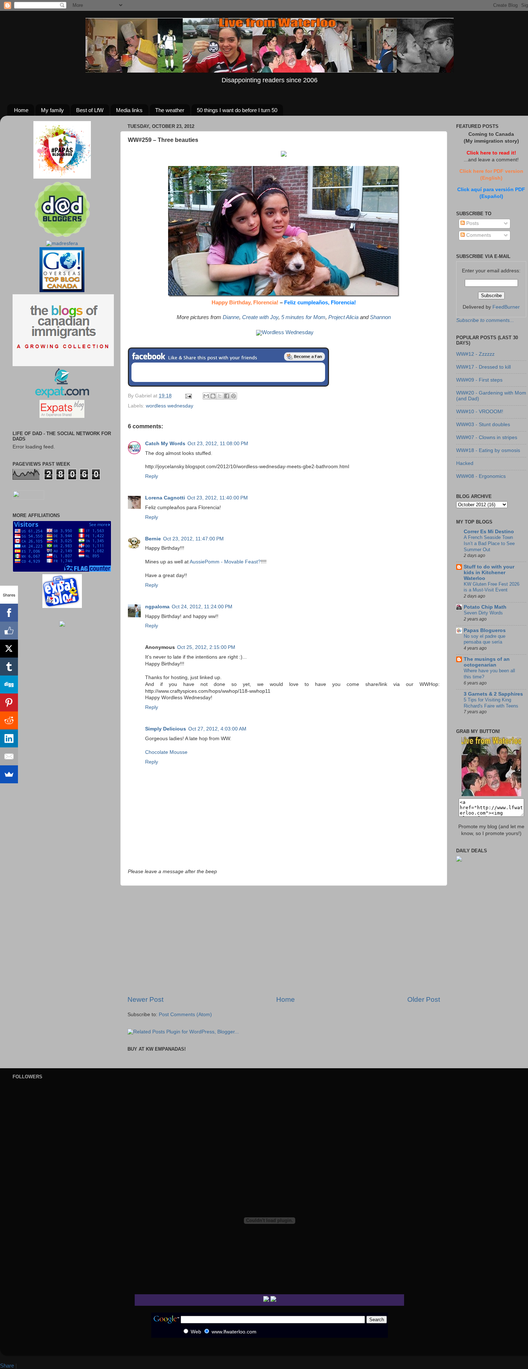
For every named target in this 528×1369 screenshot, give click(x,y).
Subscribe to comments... (485, 320)
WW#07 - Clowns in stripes (486, 437)
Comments (478, 235)
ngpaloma (157, 606)
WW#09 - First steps (479, 380)
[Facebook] (9, 613)
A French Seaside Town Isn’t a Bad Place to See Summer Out (489, 543)
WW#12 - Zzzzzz (475, 354)
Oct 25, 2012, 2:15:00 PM (206, 647)
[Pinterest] (9, 702)
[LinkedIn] (9, 738)
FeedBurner (506, 307)
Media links (129, 110)
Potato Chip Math (485, 607)
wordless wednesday (169, 406)
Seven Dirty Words (483, 613)
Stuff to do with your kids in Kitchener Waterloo (489, 572)
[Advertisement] (284, 940)
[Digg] (9, 684)
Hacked (464, 463)
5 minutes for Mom (303, 317)
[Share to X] (219, 396)
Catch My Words (165, 443)
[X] (9, 649)
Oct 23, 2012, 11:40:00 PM (217, 498)
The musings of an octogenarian (487, 662)
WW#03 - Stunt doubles (483, 424)
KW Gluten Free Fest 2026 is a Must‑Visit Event (491, 587)
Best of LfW (89, 110)
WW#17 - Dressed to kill (483, 367)
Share (7, 1366)
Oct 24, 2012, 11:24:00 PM (202, 606)
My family (52, 110)
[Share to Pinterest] (233, 396)
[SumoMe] (9, 774)
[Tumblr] (9, 667)
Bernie (153, 538)
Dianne (231, 317)
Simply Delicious (165, 729)
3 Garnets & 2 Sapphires (493, 694)
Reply (151, 476)
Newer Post (145, 999)
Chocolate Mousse (166, 752)
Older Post (423, 999)
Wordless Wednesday (288, 332)
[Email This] (206, 396)
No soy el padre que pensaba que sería (484, 639)
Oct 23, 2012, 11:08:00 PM (217, 443)
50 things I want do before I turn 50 (237, 110)
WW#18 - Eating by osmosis (488, 450)
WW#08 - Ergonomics (481, 476)
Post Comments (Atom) (185, 1014)
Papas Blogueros (485, 630)
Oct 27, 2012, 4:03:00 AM (217, 729)
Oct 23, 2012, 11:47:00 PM (193, 538)
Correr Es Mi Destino (489, 531)
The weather (169, 110)
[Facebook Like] (9, 631)
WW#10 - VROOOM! (479, 411)
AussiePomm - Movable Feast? (225, 561)
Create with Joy (260, 317)
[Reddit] (9, 720)
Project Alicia (343, 317)
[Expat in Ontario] (61, 396)
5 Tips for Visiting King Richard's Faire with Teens (491, 703)
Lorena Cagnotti (165, 498)
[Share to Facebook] (226, 396)
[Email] (9, 756)
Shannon (380, 317)
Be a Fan (304, 356)
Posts (472, 223)
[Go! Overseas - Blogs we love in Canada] (62, 290)
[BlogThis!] (213, 396)
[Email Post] (188, 395)
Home (21, 110)
